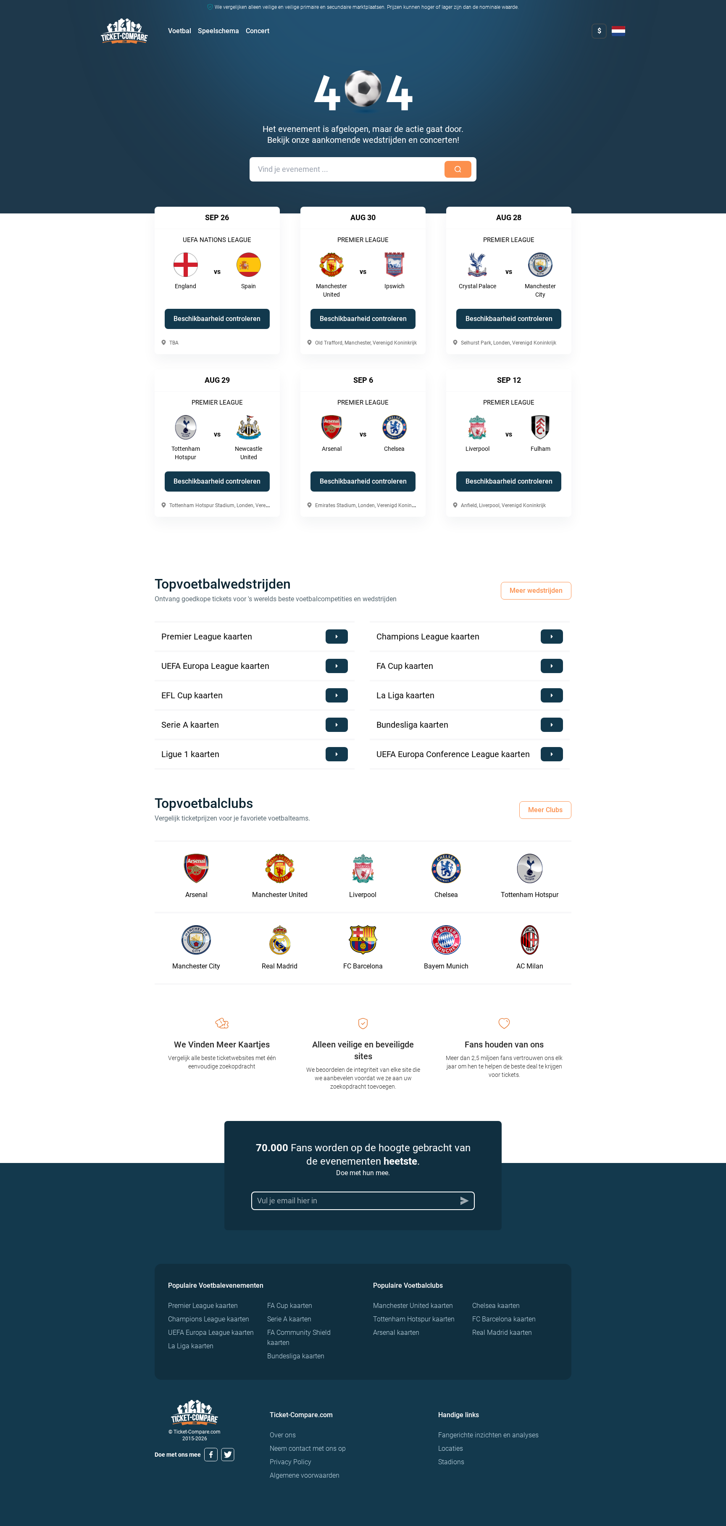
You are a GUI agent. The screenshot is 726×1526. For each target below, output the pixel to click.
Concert (257, 31)
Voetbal (179, 31)
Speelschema (218, 31)
